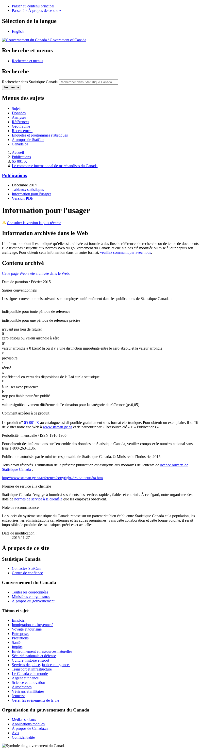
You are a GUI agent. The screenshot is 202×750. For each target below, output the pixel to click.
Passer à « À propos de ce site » (36, 10)
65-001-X (19, 161)
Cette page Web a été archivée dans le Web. (36, 273)
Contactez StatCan (26, 568)
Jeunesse (18, 696)
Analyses (19, 117)
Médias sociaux (24, 719)
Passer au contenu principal (33, 6)
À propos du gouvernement (33, 601)
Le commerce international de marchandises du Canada (55, 166)
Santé (16, 642)
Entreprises (20, 634)
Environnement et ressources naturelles (42, 651)
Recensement (22, 131)
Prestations (20, 638)
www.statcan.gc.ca (57, 427)
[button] (27, 61)
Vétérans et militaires (28, 691)
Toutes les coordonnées (30, 592)
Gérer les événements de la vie (35, 700)
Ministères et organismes (31, 596)
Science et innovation (28, 682)
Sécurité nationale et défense (34, 656)
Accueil (18, 152)
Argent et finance (25, 678)
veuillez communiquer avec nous (125, 252)
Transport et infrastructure (32, 669)
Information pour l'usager (31, 194)
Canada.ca (20, 144)
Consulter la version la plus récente (34, 223)
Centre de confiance (27, 573)
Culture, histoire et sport (30, 660)
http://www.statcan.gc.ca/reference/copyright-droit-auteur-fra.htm (52, 478)
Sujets (16, 108)
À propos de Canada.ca (30, 728)
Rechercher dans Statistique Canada (30, 82)
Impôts (17, 647)
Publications (21, 157)
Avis (15, 733)
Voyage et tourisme (27, 629)
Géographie (21, 126)
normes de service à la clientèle (38, 499)
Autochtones (22, 687)
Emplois (18, 620)
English (18, 31)
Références (20, 122)
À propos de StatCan (28, 140)
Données (19, 113)
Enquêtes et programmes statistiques (40, 135)
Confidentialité (23, 737)
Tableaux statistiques (28, 189)
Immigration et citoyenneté (32, 625)
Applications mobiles (28, 724)
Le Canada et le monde (30, 673)
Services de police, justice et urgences (41, 665)
